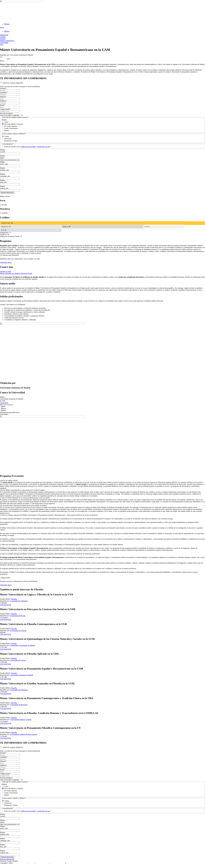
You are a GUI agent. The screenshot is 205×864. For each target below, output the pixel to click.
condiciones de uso (43, 147)
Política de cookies (73, 863)
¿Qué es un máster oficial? (9, 480)
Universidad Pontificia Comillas (20, 719)
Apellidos (3, 92)
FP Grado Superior (10, 126)
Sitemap (31, 863)
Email (2, 105)
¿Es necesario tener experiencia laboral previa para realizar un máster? (23, 505)
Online (6, 136)
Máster (6, 130)
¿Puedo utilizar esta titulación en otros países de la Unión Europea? (22, 490)
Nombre (3, 88)
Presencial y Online (11, 141)
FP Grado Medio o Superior (13, 124)
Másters (7, 24)
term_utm (3, 182)
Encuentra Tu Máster (21, 863)
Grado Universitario (11, 128)
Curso (6, 122)
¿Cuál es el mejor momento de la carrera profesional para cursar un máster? (25, 498)
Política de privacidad (57, 863)
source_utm (4, 164)
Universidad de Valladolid (19, 601)
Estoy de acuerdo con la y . (27, 147)
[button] (102, 28)
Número (3, 97)
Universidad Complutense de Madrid (22, 645)
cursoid (2, 152)
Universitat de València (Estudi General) (23, 734)
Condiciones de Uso (42, 863)
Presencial (7, 139)
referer (2, 158)
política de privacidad (28, 147)
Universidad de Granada (18, 630)
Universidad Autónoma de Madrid (21, 675)
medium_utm (4, 170)
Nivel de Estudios (6, 113)
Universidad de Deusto (18, 616)
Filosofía (14, 599)
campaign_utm (5, 176)
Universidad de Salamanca (19, 690)
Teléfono (3, 101)
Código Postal (5, 109)
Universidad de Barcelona (19, 705)
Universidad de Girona (17, 660)
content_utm (4, 188)
